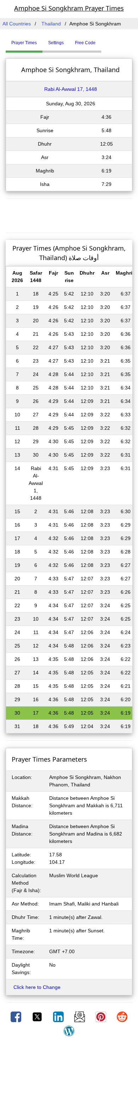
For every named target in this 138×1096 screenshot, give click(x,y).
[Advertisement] (69, 214)
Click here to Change (37, 987)
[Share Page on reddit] (122, 1016)
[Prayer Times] (103, 40)
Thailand (51, 24)
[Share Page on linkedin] (59, 1016)
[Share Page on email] (80, 1016)
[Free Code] (110, 40)
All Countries (16, 24)
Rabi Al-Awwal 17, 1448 (70, 89)
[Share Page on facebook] (16, 1016)
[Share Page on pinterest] (101, 1016)
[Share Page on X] (37, 1016)
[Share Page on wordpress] (69, 1030)
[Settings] (106, 40)
